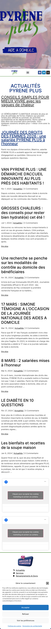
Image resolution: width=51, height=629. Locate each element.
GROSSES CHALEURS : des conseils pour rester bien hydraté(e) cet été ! (22, 213)
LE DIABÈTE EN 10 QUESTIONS (17, 402)
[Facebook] (40, 72)
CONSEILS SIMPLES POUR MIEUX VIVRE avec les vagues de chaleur (25, 101)
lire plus (4, 246)
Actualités (17, 189)
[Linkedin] (44, 72)
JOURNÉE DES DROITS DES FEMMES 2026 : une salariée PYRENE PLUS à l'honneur (23, 138)
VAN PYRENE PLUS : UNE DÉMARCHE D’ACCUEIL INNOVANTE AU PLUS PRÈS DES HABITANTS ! (23, 176)
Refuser (25, 614)
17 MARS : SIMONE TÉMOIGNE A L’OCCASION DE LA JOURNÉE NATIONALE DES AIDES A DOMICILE (25, 313)
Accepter (25, 607)
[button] (47, 583)
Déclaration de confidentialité (32, 626)
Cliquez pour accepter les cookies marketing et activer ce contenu (25, 495)
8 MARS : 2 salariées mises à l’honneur (25, 362)
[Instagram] (48, 72)
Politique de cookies (14, 626)
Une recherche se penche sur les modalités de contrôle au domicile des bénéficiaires (24, 265)
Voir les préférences (25, 620)
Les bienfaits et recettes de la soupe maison (23, 445)
